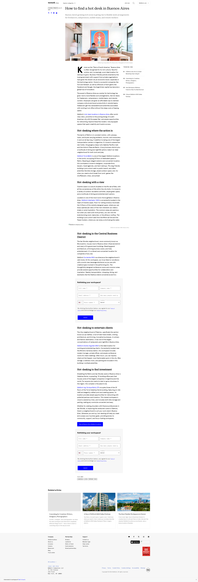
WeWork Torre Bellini (84, 156)
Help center (86, 544)
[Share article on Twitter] (49, 13)
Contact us (86, 539)
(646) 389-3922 (53, 566)
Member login (86, 542)
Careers (50, 546)
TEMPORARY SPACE (93, 479)
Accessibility (135, 568)
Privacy (104, 568)
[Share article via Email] (56, 13)
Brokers (67, 539)
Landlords (68, 542)
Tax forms (85, 546)
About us (50, 542)
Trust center (51, 552)
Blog (49, 550)
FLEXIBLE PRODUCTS (53, 8)
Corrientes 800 (89, 257)
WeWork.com (143, 3)
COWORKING (80, 479)
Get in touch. (22, 579)
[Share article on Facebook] (51, 13)
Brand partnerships (70, 548)
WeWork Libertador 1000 (90, 200)
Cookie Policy (116, 568)
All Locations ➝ (52, 562)
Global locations (52, 539)
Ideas (57, 3)
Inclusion (50, 544)
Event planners (69, 546)
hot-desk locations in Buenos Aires (97, 114)
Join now (127, 3)
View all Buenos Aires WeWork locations (90, 424)
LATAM (85, 479)
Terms (109, 568)
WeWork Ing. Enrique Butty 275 (88, 387)
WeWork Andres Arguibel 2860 (88, 346)
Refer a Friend (69, 544)
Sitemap (143, 568)
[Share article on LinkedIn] (54, 13)
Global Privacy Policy (101, 310)
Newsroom (51, 548)
